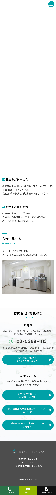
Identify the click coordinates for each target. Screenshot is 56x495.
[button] (28, 360)
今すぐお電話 (9, 492)
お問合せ (28, 492)
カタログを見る (46, 492)
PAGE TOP (51, 481)
